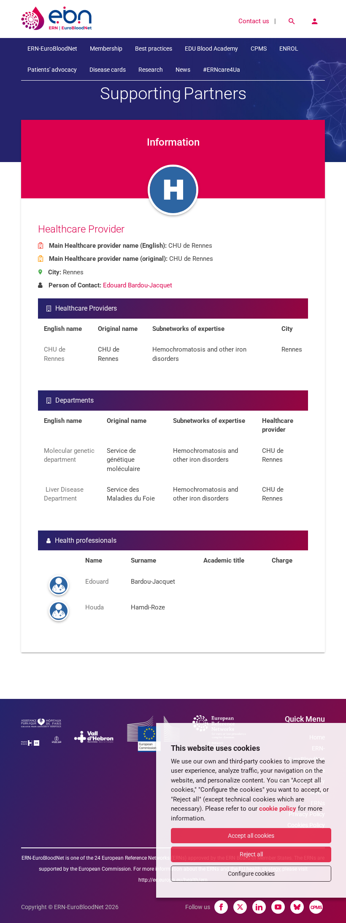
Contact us (253, 21)
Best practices (153, 48)
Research (150, 69)
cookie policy (277, 808)
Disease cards (107, 69)
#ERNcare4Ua (221, 69)
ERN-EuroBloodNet (52, 48)
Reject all (251, 854)
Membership (106, 48)
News (183, 69)
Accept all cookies (251, 835)
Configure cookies (251, 873)
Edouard (96, 581)
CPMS (259, 48)
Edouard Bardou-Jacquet (137, 285)
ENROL (288, 48)
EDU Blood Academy (211, 48)
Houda (94, 607)
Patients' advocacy (52, 69)
